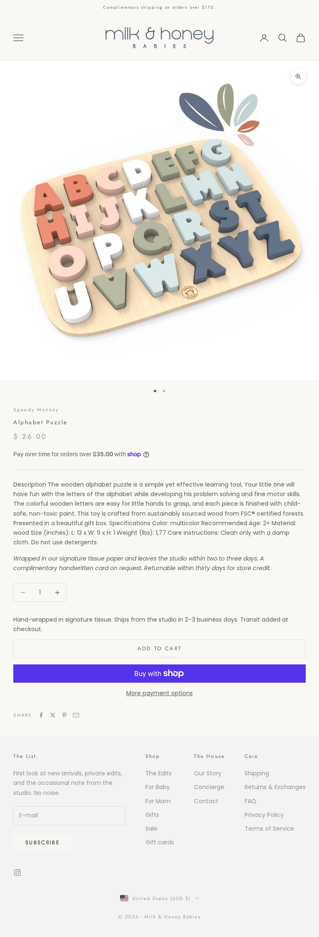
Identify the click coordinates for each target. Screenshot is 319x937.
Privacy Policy (264, 815)
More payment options (159, 693)
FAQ (250, 801)
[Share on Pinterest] (64, 715)
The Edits (158, 773)
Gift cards (159, 842)
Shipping (257, 773)
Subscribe (42, 842)
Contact (206, 801)
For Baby (157, 787)
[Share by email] (76, 715)
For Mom (158, 801)
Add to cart (159, 648)
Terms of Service (269, 828)
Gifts (152, 815)
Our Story (207, 773)
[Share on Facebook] (41, 715)
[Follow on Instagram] (17, 872)
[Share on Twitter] (52, 715)
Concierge (209, 787)
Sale (151, 828)
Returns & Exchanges (275, 787)
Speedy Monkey (36, 409)
